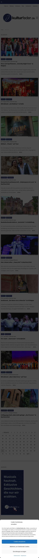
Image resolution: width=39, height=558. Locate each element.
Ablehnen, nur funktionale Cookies (19, 546)
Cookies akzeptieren (19, 541)
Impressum (23, 555)
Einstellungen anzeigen (19, 551)
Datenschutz (17, 555)
